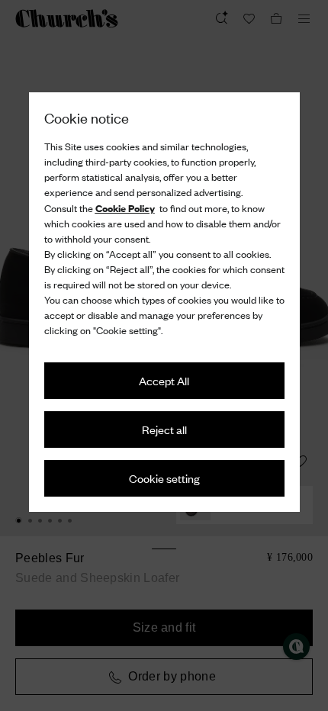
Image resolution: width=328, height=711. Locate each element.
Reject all (164, 429)
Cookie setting (164, 478)
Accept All (164, 380)
